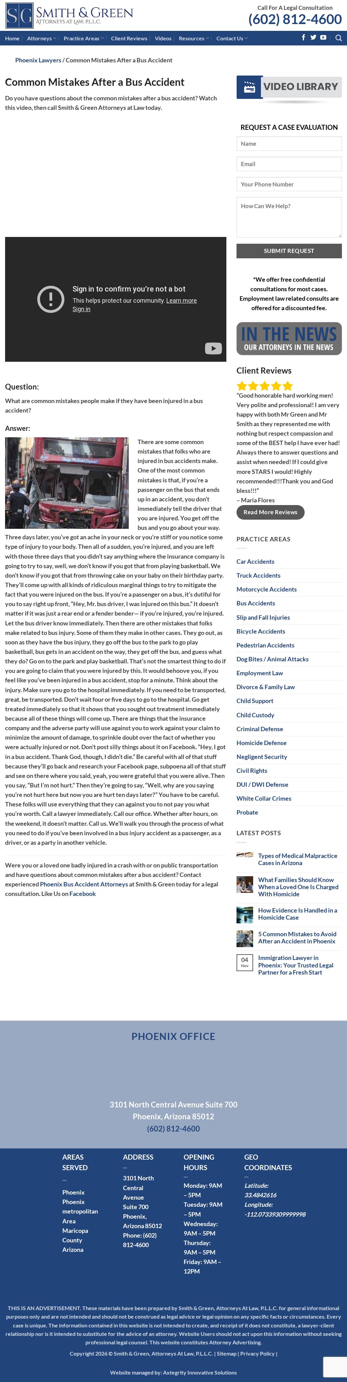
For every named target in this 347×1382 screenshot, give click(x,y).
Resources (191, 38)
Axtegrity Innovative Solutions (200, 1372)
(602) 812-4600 (295, 19)
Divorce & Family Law (266, 686)
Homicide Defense (262, 742)
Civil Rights (252, 770)
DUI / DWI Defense (262, 784)
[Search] (338, 38)
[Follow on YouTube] (323, 38)
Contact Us (230, 38)
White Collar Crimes (264, 798)
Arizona (72, 1249)
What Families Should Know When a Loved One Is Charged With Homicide (298, 887)
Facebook (82, 893)
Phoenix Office (173, 1036)
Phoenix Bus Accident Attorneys (84, 884)
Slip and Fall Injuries (263, 617)
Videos (163, 38)
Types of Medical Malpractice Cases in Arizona (298, 859)
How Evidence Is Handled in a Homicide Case (297, 914)
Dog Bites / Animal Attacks (273, 659)
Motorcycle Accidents (267, 589)
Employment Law (260, 673)
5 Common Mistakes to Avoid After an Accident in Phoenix (297, 937)
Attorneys (39, 38)
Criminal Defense (260, 729)
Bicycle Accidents (261, 631)
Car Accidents (255, 561)
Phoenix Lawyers (38, 60)
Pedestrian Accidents (265, 645)
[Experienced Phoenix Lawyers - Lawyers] (81, 15)
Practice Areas (81, 38)
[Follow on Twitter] (313, 38)
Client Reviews (129, 38)
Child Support (255, 700)
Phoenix (73, 1192)
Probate (247, 812)
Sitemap (227, 1353)
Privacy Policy (257, 1353)
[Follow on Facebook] (304, 38)
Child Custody (255, 715)
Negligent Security (262, 756)
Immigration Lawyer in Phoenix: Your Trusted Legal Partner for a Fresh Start (295, 965)
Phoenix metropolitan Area (80, 1211)
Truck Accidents (259, 575)
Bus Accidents (256, 603)
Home (12, 38)
